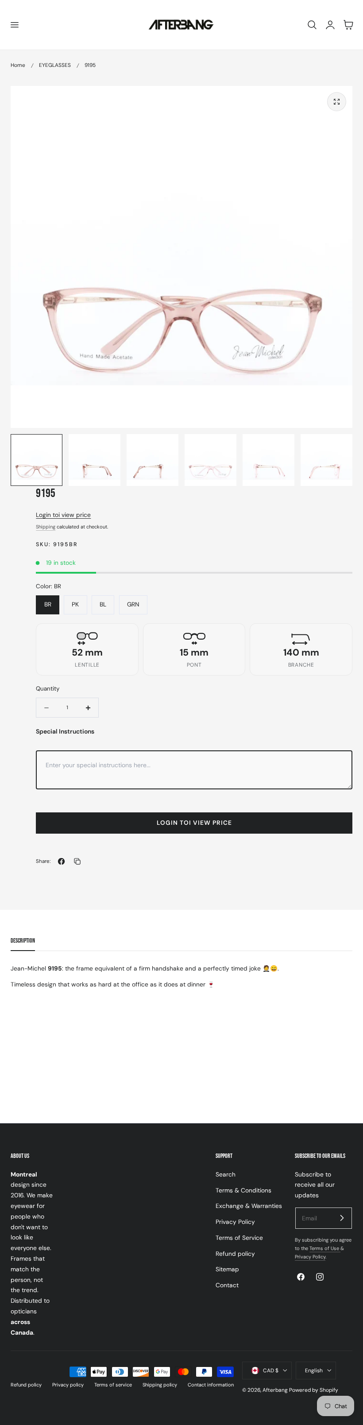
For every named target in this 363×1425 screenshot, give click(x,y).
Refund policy (235, 1253)
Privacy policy (68, 1385)
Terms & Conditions (243, 1190)
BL (103, 604)
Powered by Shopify (313, 1390)
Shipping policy (160, 1385)
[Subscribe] (341, 1217)
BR (47, 604)
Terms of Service (239, 1238)
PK (75, 604)
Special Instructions (65, 731)
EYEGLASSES (55, 65)
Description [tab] (23, 940)
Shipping (45, 527)
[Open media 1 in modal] (336, 101)
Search (226, 1174)
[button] (14, 25)
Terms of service (113, 1385)
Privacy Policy (235, 1222)
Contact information (211, 1385)
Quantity (47, 688)
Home (18, 65)
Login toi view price (63, 515)
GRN (133, 604)
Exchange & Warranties (249, 1206)
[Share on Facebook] (61, 861)
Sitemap (227, 1269)
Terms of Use (324, 1248)
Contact (227, 1285)
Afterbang (275, 1390)
